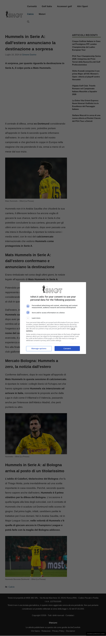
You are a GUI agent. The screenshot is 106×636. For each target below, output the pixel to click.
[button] (53, 318)
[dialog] (53, 318)
